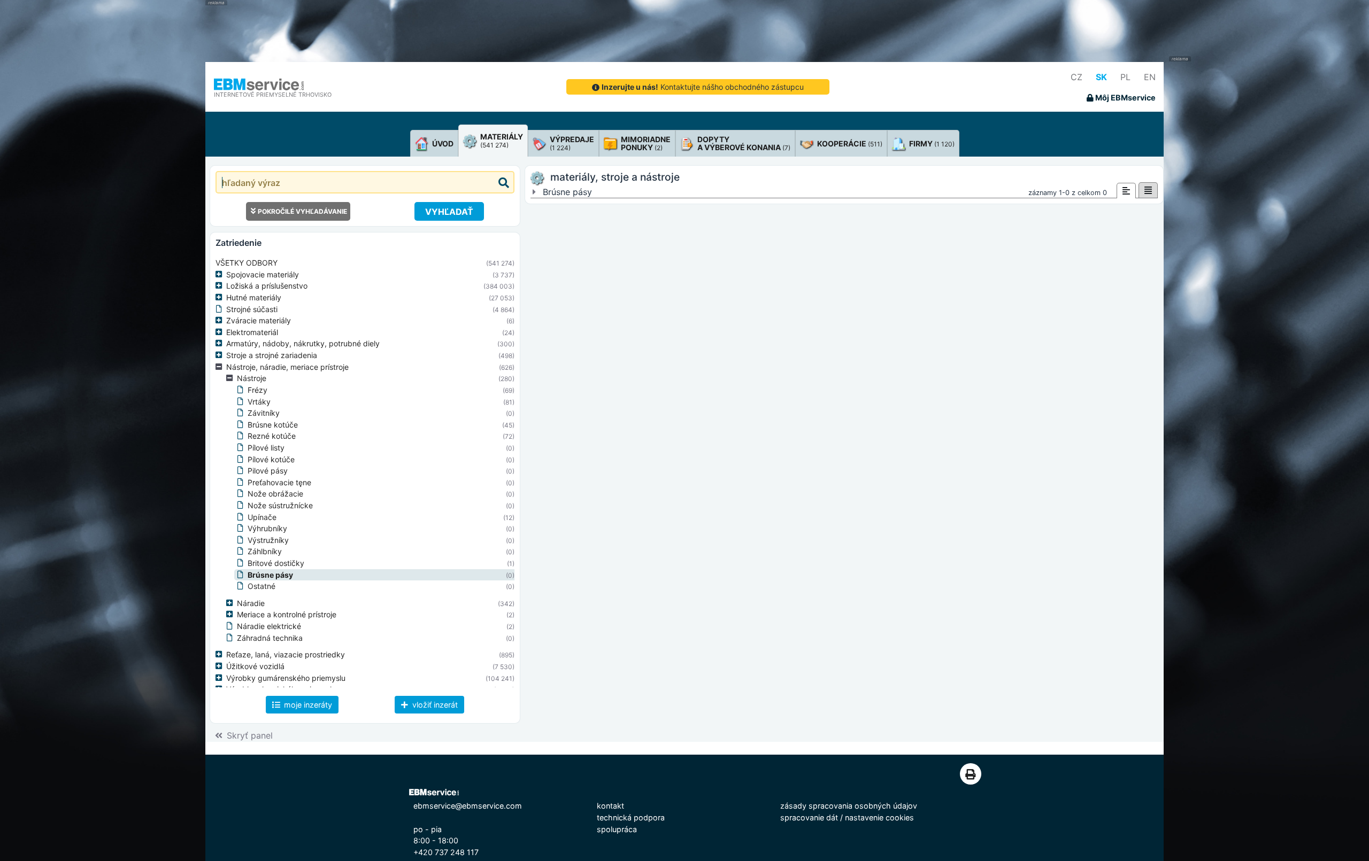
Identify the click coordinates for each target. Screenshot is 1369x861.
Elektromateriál (252, 332)
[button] (221, 275)
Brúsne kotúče (273, 424)
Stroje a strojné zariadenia (271, 355)
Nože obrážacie (275, 493)
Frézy (257, 389)
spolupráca (617, 829)
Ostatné (261, 586)
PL (1125, 77)
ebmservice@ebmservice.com (467, 805)
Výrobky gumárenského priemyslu (285, 677)
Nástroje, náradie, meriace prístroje (287, 366)
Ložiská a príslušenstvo (266, 285)
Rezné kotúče (272, 435)
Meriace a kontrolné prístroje (286, 614)
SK (1101, 77)
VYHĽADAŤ (449, 211)
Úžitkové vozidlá (255, 666)
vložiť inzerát (434, 704)
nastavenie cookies (879, 817)
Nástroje (251, 378)
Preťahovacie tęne (279, 482)
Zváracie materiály (258, 320)
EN (1150, 77)
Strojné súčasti (252, 309)
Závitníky (264, 412)
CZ (1076, 77)
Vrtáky (259, 401)
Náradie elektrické (269, 626)
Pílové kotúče (271, 459)
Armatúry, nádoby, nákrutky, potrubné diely (303, 343)
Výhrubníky (267, 528)
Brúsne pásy (270, 574)
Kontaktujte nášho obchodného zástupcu (703, 86)
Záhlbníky (265, 551)
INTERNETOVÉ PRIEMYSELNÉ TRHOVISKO (273, 94)
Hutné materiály (253, 297)
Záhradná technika (270, 637)
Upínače (262, 517)
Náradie (251, 603)
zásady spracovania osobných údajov (848, 805)
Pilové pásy (268, 470)
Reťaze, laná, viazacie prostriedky (285, 654)
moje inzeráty (307, 704)
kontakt (610, 805)
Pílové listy (266, 447)
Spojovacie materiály (262, 274)
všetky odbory (247, 262)
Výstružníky (268, 540)
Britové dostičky (276, 563)
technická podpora (631, 817)
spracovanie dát (809, 817)
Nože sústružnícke (280, 505)
